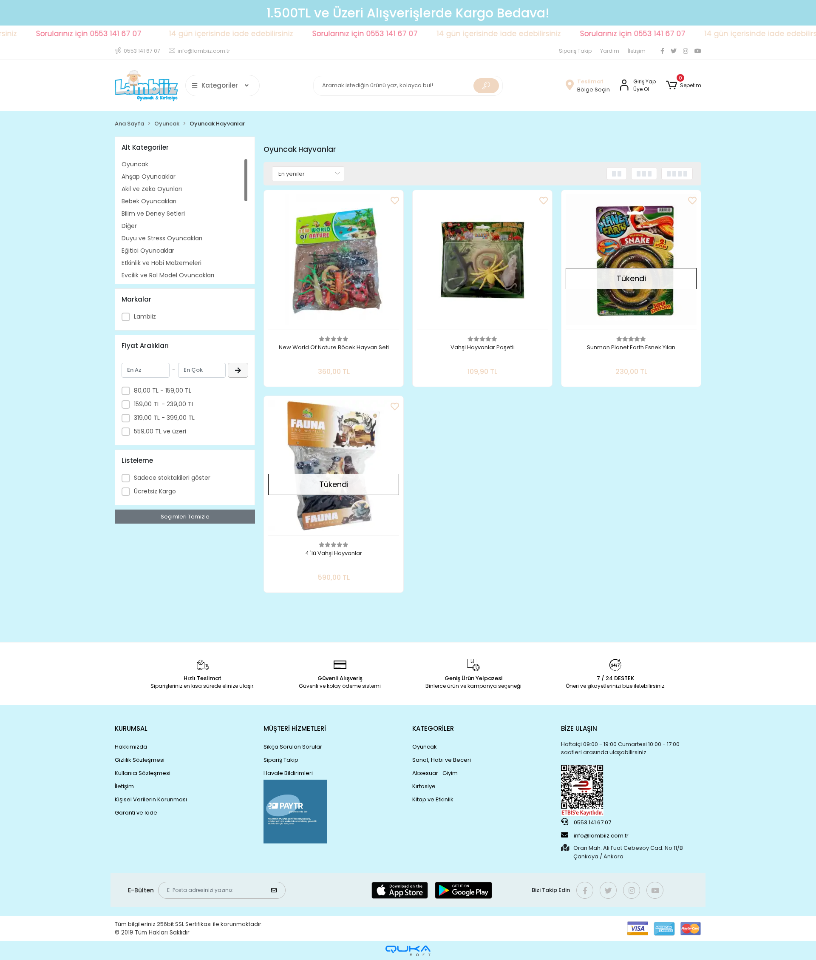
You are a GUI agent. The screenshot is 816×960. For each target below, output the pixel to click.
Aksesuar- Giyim (435, 773)
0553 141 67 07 (591, 822)
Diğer (129, 226)
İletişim (637, 50)
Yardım (609, 50)
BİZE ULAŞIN (579, 728)
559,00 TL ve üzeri (160, 431)
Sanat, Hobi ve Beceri (441, 760)
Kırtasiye (424, 786)
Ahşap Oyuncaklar (149, 176)
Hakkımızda (131, 747)
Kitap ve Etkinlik (432, 799)
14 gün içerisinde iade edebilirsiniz (204, 33)
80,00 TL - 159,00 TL (162, 390)
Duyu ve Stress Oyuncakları (162, 238)
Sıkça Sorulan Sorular (293, 747)
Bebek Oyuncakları (149, 201)
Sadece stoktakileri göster (172, 477)
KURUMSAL (131, 728)
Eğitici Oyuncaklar (148, 250)
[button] (683, 85)
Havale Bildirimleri (288, 773)
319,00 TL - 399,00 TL (164, 417)
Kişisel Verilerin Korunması (151, 799)
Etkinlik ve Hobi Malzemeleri (161, 263)
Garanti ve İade (136, 813)
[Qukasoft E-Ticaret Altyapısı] (408, 951)
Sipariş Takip (575, 50)
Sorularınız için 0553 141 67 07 (61, 33)
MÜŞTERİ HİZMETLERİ (295, 728)
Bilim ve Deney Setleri (153, 213)
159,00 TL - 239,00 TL (164, 404)
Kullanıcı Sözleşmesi (142, 773)
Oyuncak (135, 164)
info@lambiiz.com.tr (601, 836)
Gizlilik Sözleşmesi (139, 760)
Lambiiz (145, 316)
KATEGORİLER (433, 728)
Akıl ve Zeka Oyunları (152, 189)
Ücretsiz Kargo (155, 491)
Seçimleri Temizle (185, 517)
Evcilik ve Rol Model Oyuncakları (168, 275)
